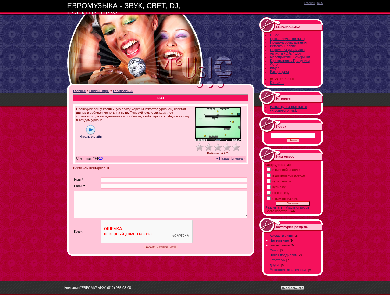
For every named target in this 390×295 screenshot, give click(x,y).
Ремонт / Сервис (283, 46)
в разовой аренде (286, 169)
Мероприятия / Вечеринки (290, 57)
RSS (320, 3)
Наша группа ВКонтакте (288, 107)
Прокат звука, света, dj (287, 39)
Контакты (277, 83)
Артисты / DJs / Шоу (285, 53)
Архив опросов (297, 207)
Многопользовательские (288, 270)
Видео (274, 68)
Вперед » (238, 158)
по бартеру (280, 193)
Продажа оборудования (288, 42)
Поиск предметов (283, 255)
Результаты (274, 207)
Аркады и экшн (281, 235)
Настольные (279, 240)
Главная (309, 3)
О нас (274, 35)
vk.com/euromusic (283, 110)
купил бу (279, 187)
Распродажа (279, 72)
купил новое (281, 181)
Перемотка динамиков (287, 50)
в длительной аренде (288, 175)
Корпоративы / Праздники (290, 61)
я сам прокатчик (285, 198)
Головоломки (123, 91)
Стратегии (277, 260)
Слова (274, 250)
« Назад (222, 158)
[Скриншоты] (218, 124)
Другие (275, 265)
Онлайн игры (99, 91)
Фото (274, 64)
